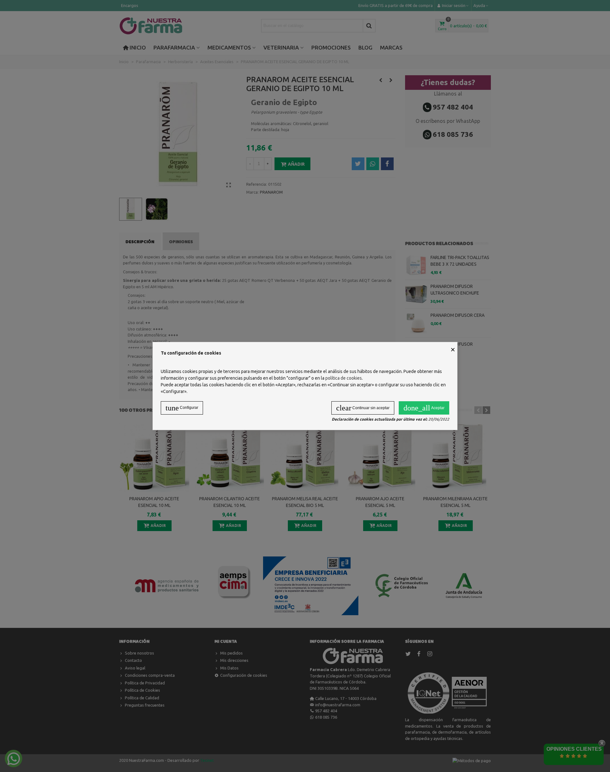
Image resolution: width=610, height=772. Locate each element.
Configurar (182, 408)
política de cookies (343, 378)
